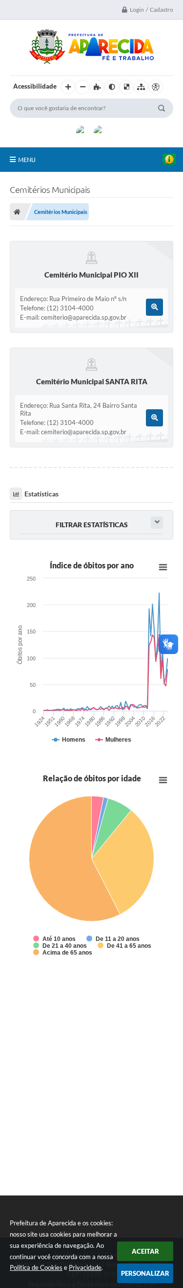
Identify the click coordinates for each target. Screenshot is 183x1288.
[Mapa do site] (141, 87)
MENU (27, 159)
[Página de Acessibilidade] (155, 87)
